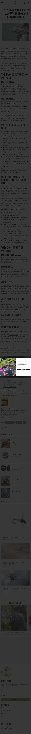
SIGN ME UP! (23, 369)
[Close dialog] (30, 359)
